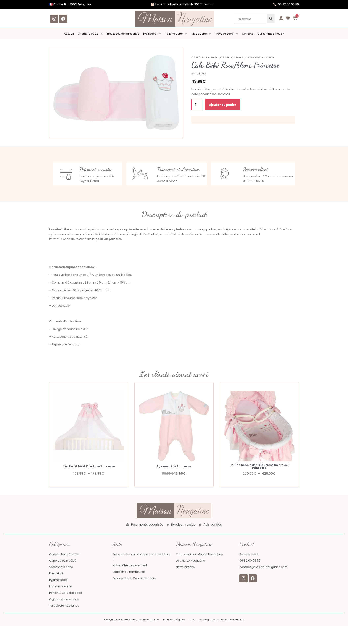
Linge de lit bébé (224, 57)
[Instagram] (54, 19)
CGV (192, 619)
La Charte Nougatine (190, 561)
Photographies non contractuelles (221, 619)
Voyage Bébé (224, 33)
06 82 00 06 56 (249, 561)
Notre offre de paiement (130, 565)
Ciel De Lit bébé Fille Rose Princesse (89, 466)
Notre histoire (185, 567)
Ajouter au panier (222, 105)
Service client (248, 554)
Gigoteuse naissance (64, 599)
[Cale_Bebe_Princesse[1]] (116, 92)
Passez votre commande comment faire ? (142, 556)
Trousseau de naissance (123, 33)
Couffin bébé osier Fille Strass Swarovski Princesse (259, 466)
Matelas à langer (60, 586)
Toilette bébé (174, 33)
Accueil (69, 33)
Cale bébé (238, 57)
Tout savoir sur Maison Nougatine (199, 554)
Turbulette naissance (64, 606)
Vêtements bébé (61, 567)
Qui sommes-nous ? (270, 33)
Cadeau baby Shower (64, 554)
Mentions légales (174, 619)
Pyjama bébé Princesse (174, 466)
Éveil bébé (150, 33)
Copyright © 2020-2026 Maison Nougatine (131, 619)
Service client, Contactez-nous (134, 578)
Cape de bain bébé (62, 561)
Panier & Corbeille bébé (65, 593)
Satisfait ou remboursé (129, 572)
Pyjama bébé (58, 580)
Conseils (247, 33)
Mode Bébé (199, 33)
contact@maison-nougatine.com (263, 567)
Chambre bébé (88, 33)
